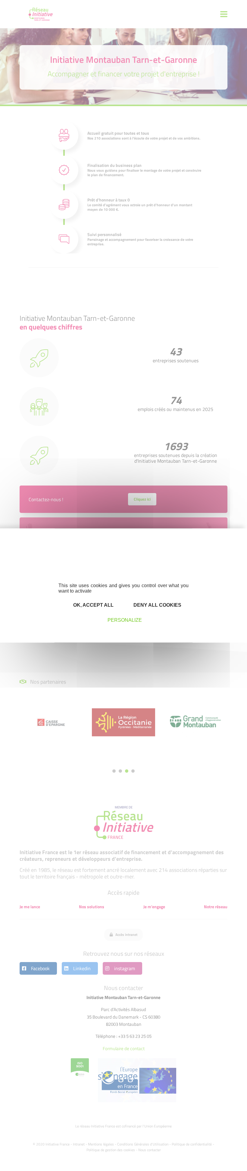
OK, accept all (93, 604)
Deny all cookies (156, 604)
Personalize (125, 619)
